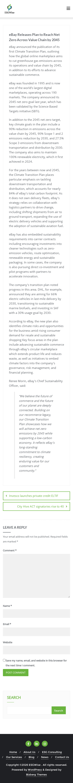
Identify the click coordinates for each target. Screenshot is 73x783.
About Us (29, 752)
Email (7, 624)
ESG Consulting (52, 752)
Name (7, 606)
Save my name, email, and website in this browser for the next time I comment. (36, 663)
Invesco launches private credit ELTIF (33, 496)
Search (14, 698)
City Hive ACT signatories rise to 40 (40, 506)
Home (13, 752)
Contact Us (62, 757)
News (44, 757)
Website (7, 642)
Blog (31, 757)
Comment (10, 550)
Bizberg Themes (36, 774)
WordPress (35, 769)
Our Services (14, 757)
